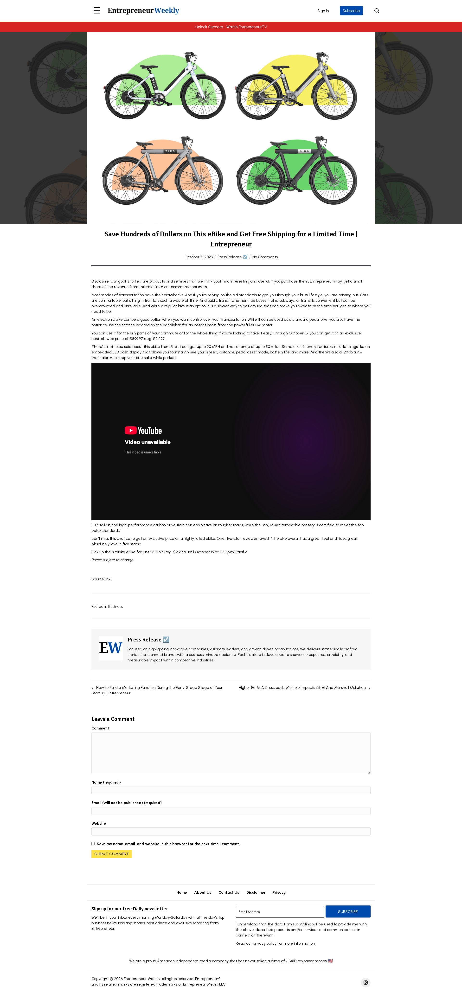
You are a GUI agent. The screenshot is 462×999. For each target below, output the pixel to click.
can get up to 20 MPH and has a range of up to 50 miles (231, 346)
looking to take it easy (252, 333)
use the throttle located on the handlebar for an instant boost (162, 325)
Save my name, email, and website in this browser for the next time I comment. (168, 844)
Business (115, 606)
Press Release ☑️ (233, 257)
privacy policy (264, 943)
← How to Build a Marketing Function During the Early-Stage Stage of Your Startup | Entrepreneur (157, 690)
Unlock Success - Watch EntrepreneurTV (231, 27)
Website (98, 823)
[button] (96, 11)
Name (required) (106, 782)
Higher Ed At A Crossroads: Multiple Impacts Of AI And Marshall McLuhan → (305, 687)
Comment (100, 728)
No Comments (265, 257)
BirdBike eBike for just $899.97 (137, 552)
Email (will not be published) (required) (126, 802)
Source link (100, 579)
